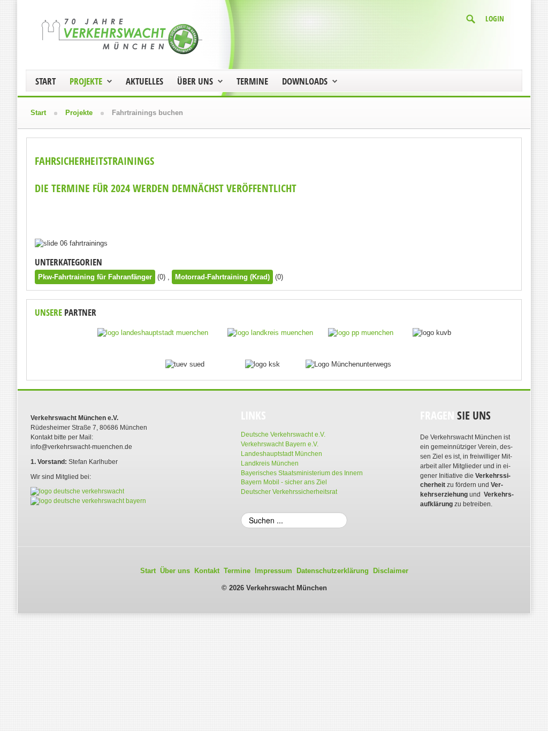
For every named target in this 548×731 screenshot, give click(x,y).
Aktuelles (144, 81)
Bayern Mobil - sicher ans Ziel (284, 482)
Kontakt (206, 571)
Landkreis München (270, 463)
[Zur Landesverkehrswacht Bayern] (88, 501)
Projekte (86, 81)
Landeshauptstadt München (281, 454)
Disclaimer (390, 571)
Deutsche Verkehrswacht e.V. (283, 434)
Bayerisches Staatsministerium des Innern (302, 473)
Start (45, 81)
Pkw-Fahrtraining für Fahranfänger (95, 277)
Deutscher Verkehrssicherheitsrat (289, 492)
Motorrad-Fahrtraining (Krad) (222, 277)
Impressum (273, 571)
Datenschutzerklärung (332, 571)
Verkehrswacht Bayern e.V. (279, 444)
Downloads (305, 81)
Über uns (195, 81)
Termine (252, 81)
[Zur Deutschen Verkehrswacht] (77, 491)
